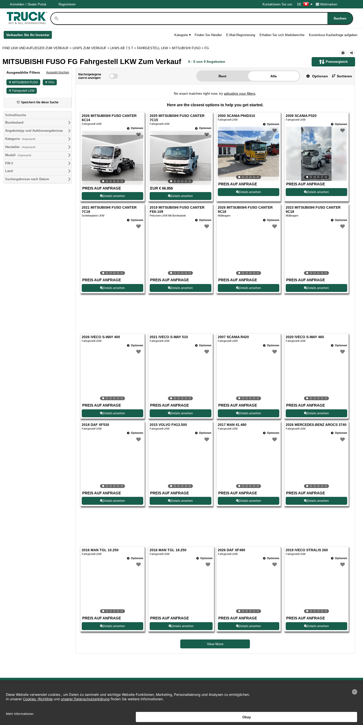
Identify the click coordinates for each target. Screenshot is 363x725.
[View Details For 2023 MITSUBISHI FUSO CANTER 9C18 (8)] (316, 249)
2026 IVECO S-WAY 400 (101, 337)
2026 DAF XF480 (231, 550)
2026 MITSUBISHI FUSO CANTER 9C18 (245, 210)
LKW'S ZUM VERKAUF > (91, 48)
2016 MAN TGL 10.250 (100, 550)
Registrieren (67, 4)
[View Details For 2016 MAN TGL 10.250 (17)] (112, 588)
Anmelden (17, 4)
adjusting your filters (239, 93)
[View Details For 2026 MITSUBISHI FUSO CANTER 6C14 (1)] (112, 158)
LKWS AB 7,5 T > (123, 48)
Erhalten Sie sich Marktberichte (282, 35)
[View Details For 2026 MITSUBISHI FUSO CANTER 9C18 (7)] (248, 249)
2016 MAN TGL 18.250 (168, 550)
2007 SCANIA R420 (233, 337)
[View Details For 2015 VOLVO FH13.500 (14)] (180, 463)
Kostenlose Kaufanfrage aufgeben (333, 35)
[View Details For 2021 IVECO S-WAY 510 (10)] (180, 375)
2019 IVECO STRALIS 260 (307, 550)
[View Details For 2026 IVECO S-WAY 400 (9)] (112, 375)
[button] (315, 76)
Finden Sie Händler (208, 35)
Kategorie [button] (181, 35)
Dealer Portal (37, 4)
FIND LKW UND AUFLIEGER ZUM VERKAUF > (37, 48)
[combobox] (206, 18)
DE (299, 4)
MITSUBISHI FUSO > (188, 48)
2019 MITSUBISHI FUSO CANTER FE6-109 (177, 210)
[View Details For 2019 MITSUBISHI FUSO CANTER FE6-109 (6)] (180, 249)
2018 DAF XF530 (95, 425)
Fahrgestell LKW (23, 90)
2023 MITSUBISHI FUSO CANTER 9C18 (313, 210)
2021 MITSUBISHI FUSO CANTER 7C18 (109, 210)
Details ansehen (114, 196)
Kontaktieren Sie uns (277, 4)
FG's (51, 82)
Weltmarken (328, 4)
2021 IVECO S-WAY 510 (169, 337)
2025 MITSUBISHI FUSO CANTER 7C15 (177, 118)
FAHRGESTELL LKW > (154, 48)
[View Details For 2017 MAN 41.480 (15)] (248, 463)
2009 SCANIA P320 (301, 116)
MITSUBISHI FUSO (25, 82)
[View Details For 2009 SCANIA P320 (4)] (316, 154)
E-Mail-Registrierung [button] (240, 35)
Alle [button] (273, 76)
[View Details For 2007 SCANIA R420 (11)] (248, 375)
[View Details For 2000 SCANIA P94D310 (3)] (248, 154)
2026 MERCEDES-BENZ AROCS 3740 (316, 425)
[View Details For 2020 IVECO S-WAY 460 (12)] (316, 375)
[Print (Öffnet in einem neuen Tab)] (343, 53)
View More (215, 644)
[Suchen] (56, 18)
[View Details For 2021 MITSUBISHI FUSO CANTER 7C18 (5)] (112, 249)
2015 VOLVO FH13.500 (168, 425)
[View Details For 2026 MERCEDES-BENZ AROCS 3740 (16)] (316, 463)
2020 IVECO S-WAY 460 (305, 337)
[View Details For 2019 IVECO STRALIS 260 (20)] (316, 588)
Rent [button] (222, 76)
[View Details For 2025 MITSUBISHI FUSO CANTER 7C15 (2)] (180, 158)
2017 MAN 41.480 (232, 425)
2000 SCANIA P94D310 (236, 116)
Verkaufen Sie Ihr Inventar (29, 36)
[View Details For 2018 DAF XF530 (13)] (112, 463)
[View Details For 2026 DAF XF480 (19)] (248, 588)
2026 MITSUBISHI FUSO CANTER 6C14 (109, 118)
